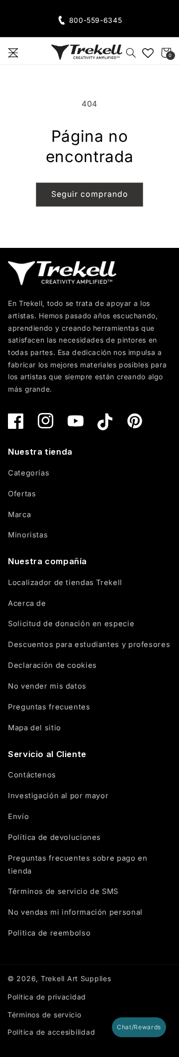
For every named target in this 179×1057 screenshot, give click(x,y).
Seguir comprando (89, 194)
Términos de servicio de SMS (63, 891)
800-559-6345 (95, 20)
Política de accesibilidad (51, 1032)
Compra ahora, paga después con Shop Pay (89, 9)
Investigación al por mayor (58, 795)
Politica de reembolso (49, 933)
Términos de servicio (44, 1014)
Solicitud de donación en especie (71, 623)
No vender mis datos (47, 686)
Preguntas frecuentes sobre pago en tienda (77, 865)
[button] (12, 52)
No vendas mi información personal (75, 912)
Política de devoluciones (54, 837)
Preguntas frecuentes (49, 707)
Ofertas (22, 493)
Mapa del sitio (34, 727)
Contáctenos (32, 774)
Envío (18, 816)
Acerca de (27, 603)
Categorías (28, 473)
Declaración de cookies (52, 665)
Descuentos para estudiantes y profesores (89, 644)
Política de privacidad (46, 997)
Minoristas (28, 534)
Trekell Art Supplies (76, 978)
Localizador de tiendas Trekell (65, 582)
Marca (19, 514)
